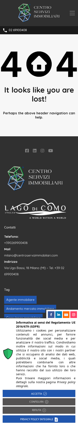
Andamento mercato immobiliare (30, 309)
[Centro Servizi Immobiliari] (39, 21)
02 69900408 (18, 30)
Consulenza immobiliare (23, 318)
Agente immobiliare (20, 300)
